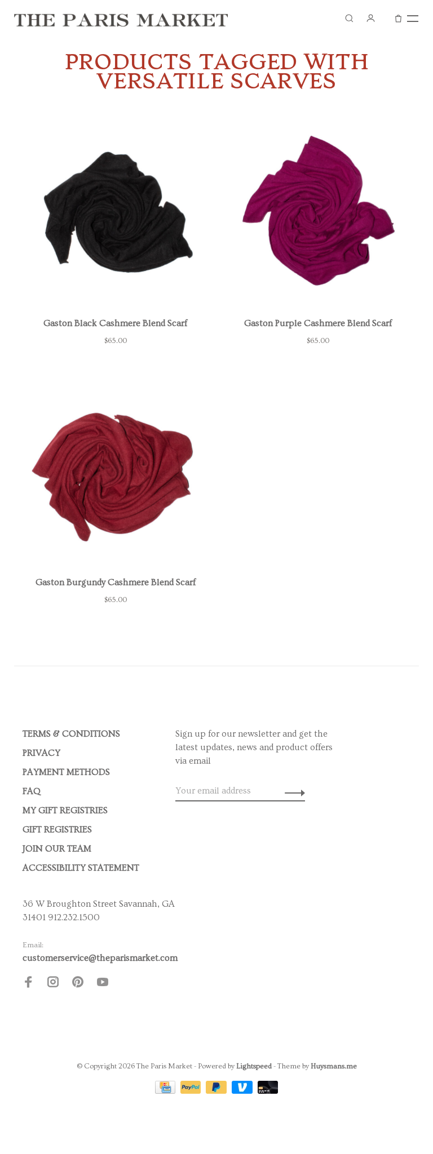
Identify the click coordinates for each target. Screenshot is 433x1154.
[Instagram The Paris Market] (53, 984)
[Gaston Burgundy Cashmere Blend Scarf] (115, 473)
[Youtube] (102, 984)
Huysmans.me (334, 1066)
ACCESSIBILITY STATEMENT (81, 868)
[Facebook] (28, 984)
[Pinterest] (77, 984)
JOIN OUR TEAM (57, 849)
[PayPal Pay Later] (217, 1091)
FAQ (32, 791)
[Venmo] (243, 1091)
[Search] (349, 18)
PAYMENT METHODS (66, 772)
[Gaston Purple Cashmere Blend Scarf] (317, 214)
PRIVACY (41, 753)
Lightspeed (254, 1066)
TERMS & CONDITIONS (71, 734)
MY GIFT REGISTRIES (65, 810)
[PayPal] (192, 1091)
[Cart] (398, 18)
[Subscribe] (292, 790)
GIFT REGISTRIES (57, 830)
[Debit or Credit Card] (268, 1091)
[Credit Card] (166, 1091)
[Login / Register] (370, 18)
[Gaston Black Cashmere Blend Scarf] (115, 214)
